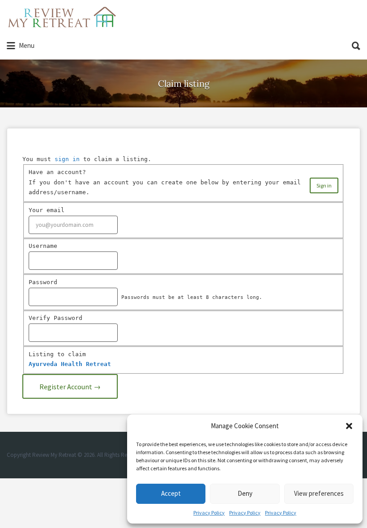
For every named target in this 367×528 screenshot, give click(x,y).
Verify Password (55, 318)
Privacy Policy (209, 512)
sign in (67, 159)
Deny (245, 493)
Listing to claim (57, 354)
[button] (349, 426)
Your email (46, 210)
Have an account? (57, 172)
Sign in (324, 185)
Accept (171, 493)
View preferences (319, 493)
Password (43, 282)
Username (43, 246)
